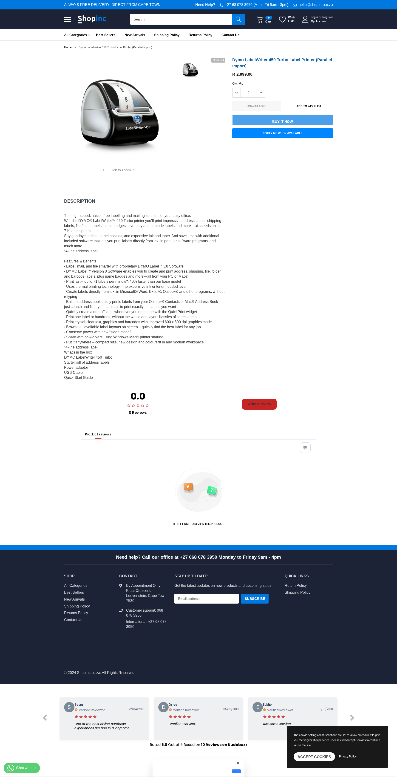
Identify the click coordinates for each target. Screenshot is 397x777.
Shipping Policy (166, 35)
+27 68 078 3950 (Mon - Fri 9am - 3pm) (256, 5)
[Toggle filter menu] (305, 447)
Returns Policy (200, 35)
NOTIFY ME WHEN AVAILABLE (283, 133)
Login (314, 17)
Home (68, 47)
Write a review (259, 404)
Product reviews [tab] (98, 434)
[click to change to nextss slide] (352, 718)
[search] (238, 19)
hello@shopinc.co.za (316, 5)
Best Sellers (105, 35)
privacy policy (348, 756)
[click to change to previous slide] (44, 718)
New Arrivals (135, 35)
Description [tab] (79, 201)
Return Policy (296, 585)
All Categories (75, 35)
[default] (236, 771)
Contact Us (230, 35)
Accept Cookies (314, 757)
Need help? (205, 5)
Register (327, 17)
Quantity (237, 83)
